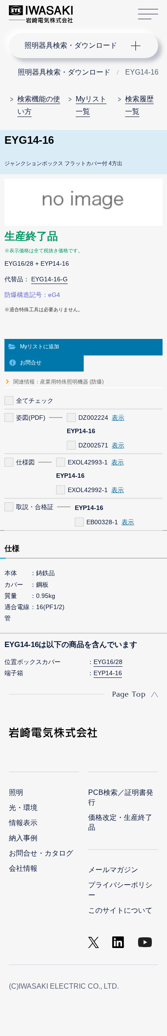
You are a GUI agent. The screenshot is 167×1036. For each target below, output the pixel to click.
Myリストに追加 (39, 346)
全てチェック (34, 400)
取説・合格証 (34, 506)
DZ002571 (93, 445)
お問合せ (30, 362)
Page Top (129, 693)
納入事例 (23, 838)
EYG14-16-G (49, 279)
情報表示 (23, 823)
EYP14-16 (108, 673)
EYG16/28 (108, 661)
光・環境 (23, 807)
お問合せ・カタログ (41, 853)
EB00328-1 (102, 522)
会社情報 (23, 868)
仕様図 (25, 462)
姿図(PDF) (30, 417)
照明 (16, 792)
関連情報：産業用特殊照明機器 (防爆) (58, 382)
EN (103, 9)
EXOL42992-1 (88, 489)
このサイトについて (120, 910)
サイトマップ (148, 14)
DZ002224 (93, 417)
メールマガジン (113, 869)
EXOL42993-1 (88, 462)
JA (90, 9)
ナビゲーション (74, 45)
